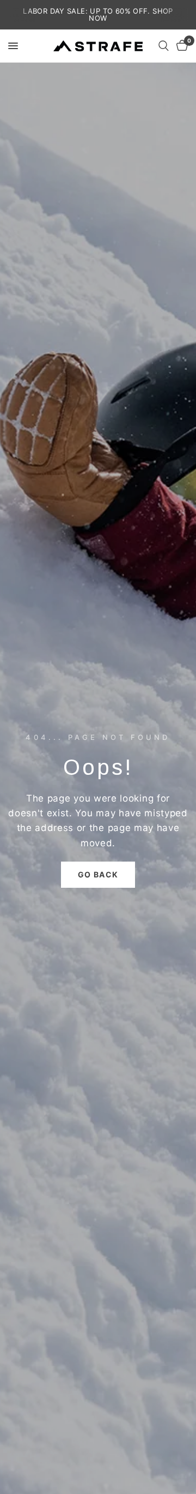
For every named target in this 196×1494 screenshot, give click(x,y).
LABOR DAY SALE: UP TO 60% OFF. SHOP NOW (98, 14)
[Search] (164, 45)
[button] (98, 875)
